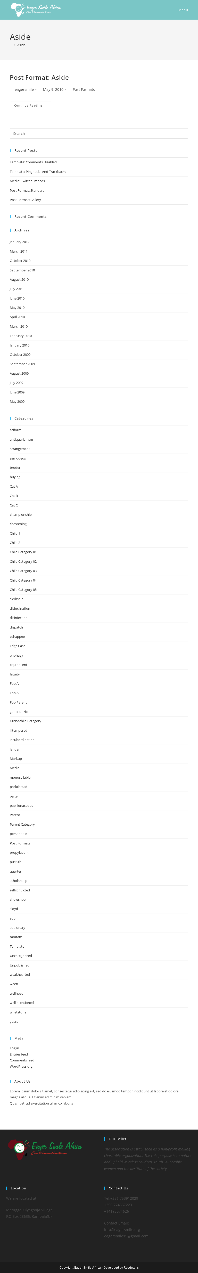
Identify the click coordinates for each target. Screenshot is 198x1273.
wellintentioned (22, 1002)
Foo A (14, 683)
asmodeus (18, 458)
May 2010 (17, 307)
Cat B (14, 495)
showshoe (18, 899)
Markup (16, 758)
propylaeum (19, 852)
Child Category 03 (23, 570)
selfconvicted (20, 890)
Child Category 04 (23, 580)
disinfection (19, 617)
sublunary (17, 927)
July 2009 (16, 382)
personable (18, 833)
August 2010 (19, 279)
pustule (15, 861)
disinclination (20, 608)
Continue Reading (32, 106)
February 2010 (21, 335)
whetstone (18, 1012)
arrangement (20, 448)
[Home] (11, 45)
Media (14, 768)
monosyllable (20, 777)
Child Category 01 (23, 552)
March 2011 (19, 251)
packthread (18, 786)
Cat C (14, 505)
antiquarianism (21, 439)
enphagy (16, 655)
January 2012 (19, 241)
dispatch (16, 627)
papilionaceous (21, 805)
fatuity (15, 674)
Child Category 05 (23, 589)
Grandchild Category (25, 721)
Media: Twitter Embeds (27, 181)
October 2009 (20, 354)
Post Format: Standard (27, 190)
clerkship (16, 599)
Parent (15, 814)
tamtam (16, 936)
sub (12, 918)
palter (14, 796)
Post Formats (84, 89)
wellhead (16, 993)
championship (21, 514)
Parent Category (22, 824)
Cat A (14, 486)
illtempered (18, 730)
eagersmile (24, 89)
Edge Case (17, 645)
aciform (15, 430)
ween (14, 983)
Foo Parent (18, 702)
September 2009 (22, 363)
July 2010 (16, 288)
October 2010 (20, 260)
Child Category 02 (23, 561)
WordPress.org (21, 1066)
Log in (14, 1048)
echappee (17, 636)
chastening (18, 523)
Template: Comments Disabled (33, 162)
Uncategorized (21, 955)
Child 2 (15, 542)
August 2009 (19, 373)
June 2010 (17, 298)
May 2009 (17, 401)
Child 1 (15, 533)
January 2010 (19, 345)
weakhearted (20, 974)
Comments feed (22, 1060)
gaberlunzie (19, 711)
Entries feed (19, 1054)
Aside (21, 45)
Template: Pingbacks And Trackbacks (38, 171)
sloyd (14, 908)
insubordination (22, 739)
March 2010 (19, 326)
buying (15, 476)
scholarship (18, 880)
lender (15, 749)
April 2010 (17, 317)
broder (15, 467)
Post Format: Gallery (25, 199)
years (14, 1021)
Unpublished (19, 965)
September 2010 (22, 270)
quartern (16, 871)
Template (17, 946)
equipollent (18, 664)
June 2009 (17, 392)
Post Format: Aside (39, 77)
